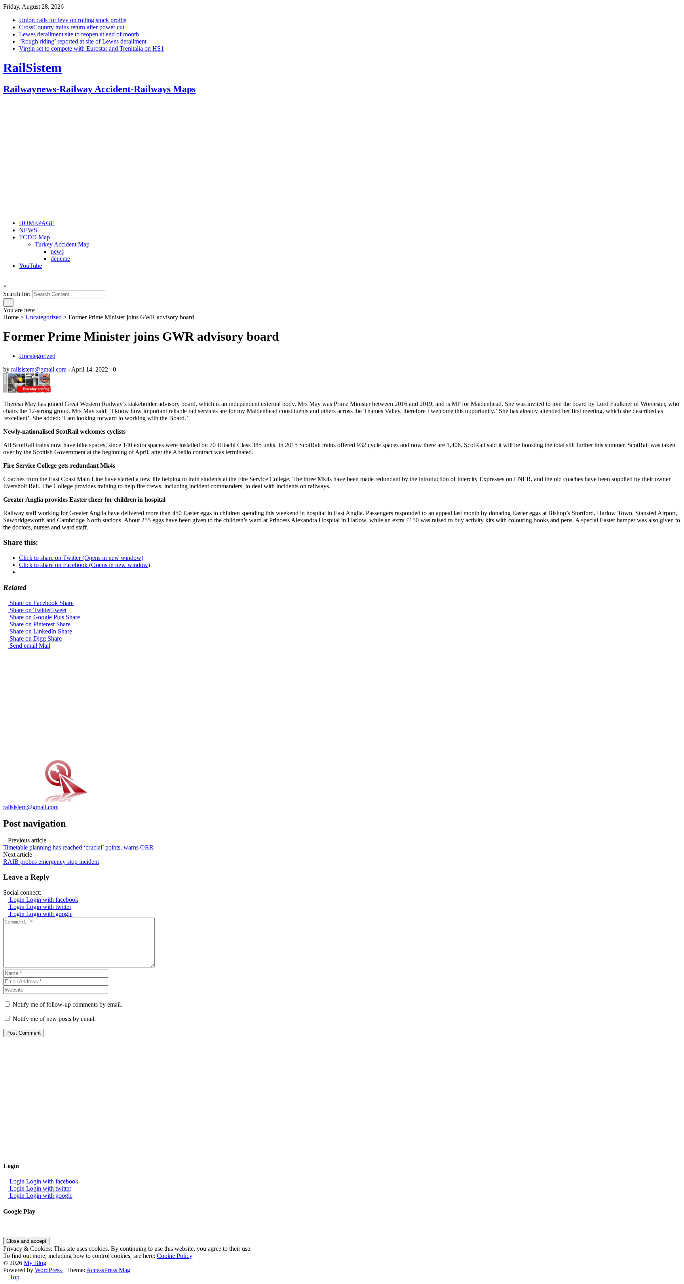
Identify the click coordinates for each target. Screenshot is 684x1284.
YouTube (30, 265)
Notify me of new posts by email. (54, 1018)
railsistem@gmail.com (38, 369)
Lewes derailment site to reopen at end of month (79, 34)
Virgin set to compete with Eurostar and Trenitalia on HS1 (91, 48)
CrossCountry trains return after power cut (71, 27)
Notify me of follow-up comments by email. (67, 1004)
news (57, 251)
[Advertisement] (240, 157)
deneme (60, 258)
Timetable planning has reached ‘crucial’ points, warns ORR (78, 847)
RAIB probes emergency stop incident (51, 861)
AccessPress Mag (108, 1270)
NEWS (28, 230)
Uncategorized (43, 317)
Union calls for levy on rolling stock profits (72, 20)
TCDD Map (34, 237)
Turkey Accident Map (62, 244)
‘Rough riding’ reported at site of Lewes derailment (82, 41)
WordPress (49, 1270)
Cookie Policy (174, 1255)
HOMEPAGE (37, 223)
